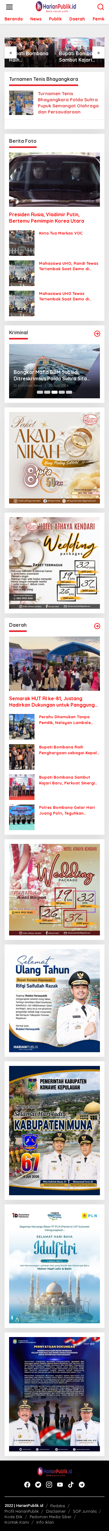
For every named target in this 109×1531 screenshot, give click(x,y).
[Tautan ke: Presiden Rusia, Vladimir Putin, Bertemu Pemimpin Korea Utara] (54, 179)
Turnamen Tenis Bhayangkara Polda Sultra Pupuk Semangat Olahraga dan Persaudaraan (68, 103)
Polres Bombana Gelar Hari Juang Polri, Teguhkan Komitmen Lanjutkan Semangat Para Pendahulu (67, 810)
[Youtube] (60, 1485)
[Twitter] (38, 1485)
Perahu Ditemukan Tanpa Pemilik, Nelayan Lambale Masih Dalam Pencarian (65, 719)
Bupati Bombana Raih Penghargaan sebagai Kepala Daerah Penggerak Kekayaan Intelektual (28, 56)
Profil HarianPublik (22, 1511)
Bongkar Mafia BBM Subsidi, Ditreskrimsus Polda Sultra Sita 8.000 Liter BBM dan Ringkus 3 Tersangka (50, 375)
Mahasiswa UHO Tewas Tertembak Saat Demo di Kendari (64, 296)
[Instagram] (49, 1485)
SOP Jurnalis (85, 1511)
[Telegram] (82, 1485)
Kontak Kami (17, 1522)
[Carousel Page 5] (69, 392)
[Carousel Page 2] (47, 392)
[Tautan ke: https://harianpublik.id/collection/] (97, 626)
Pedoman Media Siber (50, 1516)
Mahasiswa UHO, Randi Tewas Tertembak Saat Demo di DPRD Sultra (68, 266)
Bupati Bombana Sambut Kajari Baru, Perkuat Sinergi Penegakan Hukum (78, 56)
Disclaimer (56, 1511)
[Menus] (9, 7)
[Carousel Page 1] (40, 392)
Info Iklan (45, 1522)
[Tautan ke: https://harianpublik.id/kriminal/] (97, 333)
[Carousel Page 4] (62, 392)
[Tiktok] (71, 1485)
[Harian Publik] (55, 6)
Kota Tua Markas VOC (61, 233)
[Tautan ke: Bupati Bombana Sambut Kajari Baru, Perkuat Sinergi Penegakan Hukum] (22, 786)
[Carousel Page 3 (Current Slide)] (54, 392)
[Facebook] (27, 1485)
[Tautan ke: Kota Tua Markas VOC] (22, 242)
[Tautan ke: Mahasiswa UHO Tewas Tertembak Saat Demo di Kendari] (22, 303)
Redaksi (57, 1505)
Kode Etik (13, 1516)
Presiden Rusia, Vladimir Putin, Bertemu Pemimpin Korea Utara (46, 217)
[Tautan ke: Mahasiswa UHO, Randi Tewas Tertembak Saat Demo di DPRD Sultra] (22, 273)
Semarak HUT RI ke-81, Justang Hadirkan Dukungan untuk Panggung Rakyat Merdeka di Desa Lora (52, 701)
